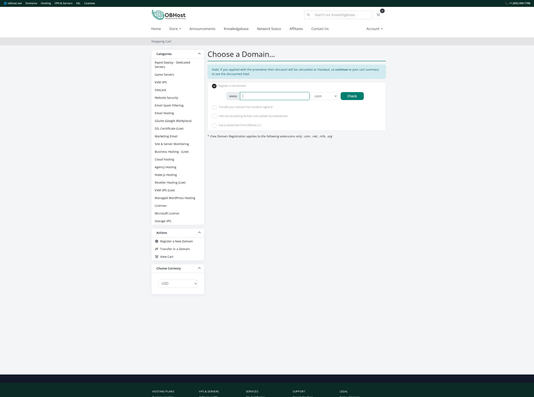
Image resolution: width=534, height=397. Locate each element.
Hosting (46, 3)
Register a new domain (232, 86)
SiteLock (160, 90)
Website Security (166, 98)
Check (352, 96)
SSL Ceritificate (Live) (169, 128)
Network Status (269, 28)
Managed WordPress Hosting (175, 198)
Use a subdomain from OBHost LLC (240, 125)
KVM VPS (161, 82)
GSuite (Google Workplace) (173, 121)
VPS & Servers (63, 3)
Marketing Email (166, 136)
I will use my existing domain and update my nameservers (253, 116)
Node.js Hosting (166, 175)
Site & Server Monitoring (172, 144)
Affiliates (296, 28)
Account (373, 28)
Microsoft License (167, 213)
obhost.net (13, 3)
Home (156, 28)
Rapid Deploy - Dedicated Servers (172, 64)
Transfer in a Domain (174, 249)
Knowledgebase (236, 28)
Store (174, 28)
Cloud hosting (164, 159)
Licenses (89, 3)
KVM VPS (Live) (165, 190)
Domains (31, 3)
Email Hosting (164, 113)
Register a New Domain (176, 241)
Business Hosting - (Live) (172, 152)
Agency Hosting (165, 167)
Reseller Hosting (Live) (170, 182)
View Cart (166, 257)
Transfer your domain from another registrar (246, 107)
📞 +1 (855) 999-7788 (517, 3)
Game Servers (164, 74)
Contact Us (320, 28)
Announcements (202, 28)
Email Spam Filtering (169, 105)
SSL (78, 3)
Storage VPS (163, 221)
